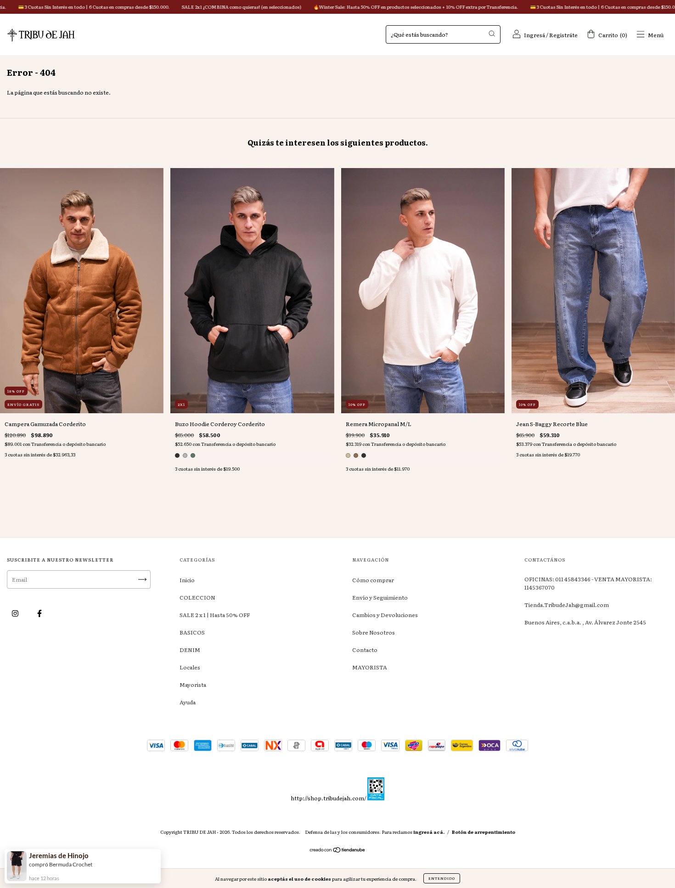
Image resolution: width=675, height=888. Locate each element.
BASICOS (192, 632)
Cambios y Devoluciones (385, 615)
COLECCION (197, 597)
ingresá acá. (428, 831)
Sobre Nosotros (373, 632)
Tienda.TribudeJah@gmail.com (566, 605)
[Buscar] (492, 33)
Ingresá (534, 35)
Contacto (364, 650)
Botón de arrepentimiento (483, 831)
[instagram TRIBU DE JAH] (15, 613)
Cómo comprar (373, 580)
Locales (190, 667)
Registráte (563, 35)
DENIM (190, 650)
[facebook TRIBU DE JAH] (39, 613)
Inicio (187, 580)
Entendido (441, 878)
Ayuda (188, 702)
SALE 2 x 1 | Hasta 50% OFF (215, 615)
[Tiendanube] (337, 850)
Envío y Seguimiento (380, 597)
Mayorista (193, 684)
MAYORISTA (369, 667)
